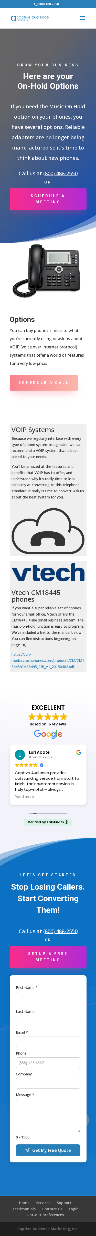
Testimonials (24, 1208)
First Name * (27, 987)
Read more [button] (24, 797)
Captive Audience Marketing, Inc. (48, 1228)
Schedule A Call (43, 383)
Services (43, 1202)
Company (24, 1074)
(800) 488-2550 (60, 173)
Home (24, 1202)
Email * (22, 1032)
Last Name (25, 1011)
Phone (21, 1053)
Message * (25, 1094)
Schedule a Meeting (48, 199)
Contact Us (52, 1208)
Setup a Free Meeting (48, 957)
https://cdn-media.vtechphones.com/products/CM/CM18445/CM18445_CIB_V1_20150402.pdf (48, 660)
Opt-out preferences (45, 1214)
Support (64, 1202)
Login (74, 1208)
